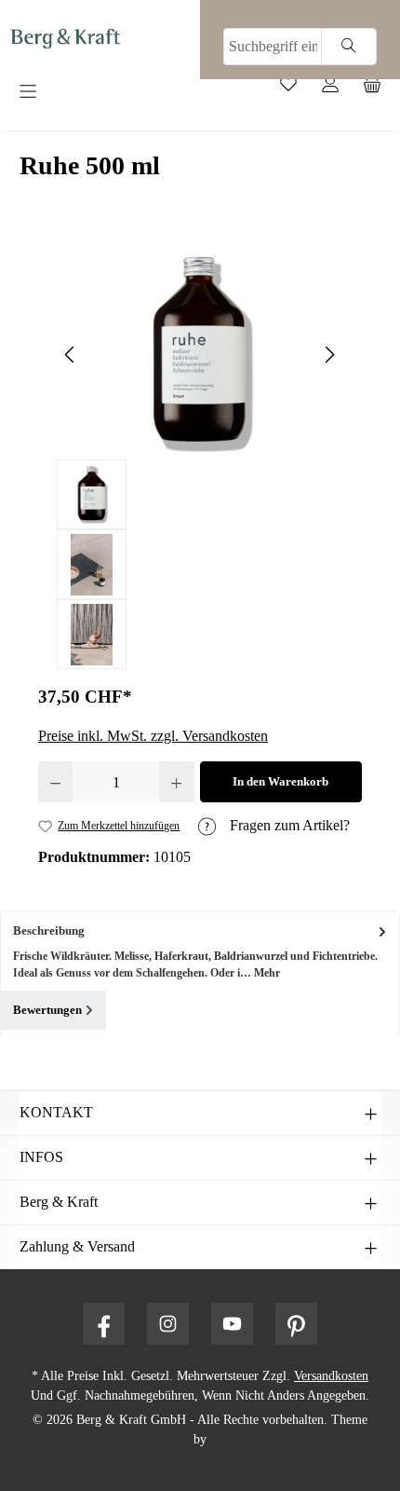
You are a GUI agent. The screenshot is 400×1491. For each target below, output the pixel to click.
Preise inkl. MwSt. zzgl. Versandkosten (153, 736)
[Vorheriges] (71, 354)
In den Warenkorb (280, 781)
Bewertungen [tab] (47, 1010)
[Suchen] (349, 46)
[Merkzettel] (295, 88)
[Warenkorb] (379, 88)
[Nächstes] (329, 354)
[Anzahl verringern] (55, 781)
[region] (200, 459)
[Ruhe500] (199, 354)
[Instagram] (168, 1324)
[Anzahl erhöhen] (176, 781)
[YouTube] (232, 1324)
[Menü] (93, 92)
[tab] (200, 951)
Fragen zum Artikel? (288, 825)
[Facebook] (104, 1324)
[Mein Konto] (337, 88)
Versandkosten (331, 1376)
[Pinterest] (296, 1324)
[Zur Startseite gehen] (65, 37)
